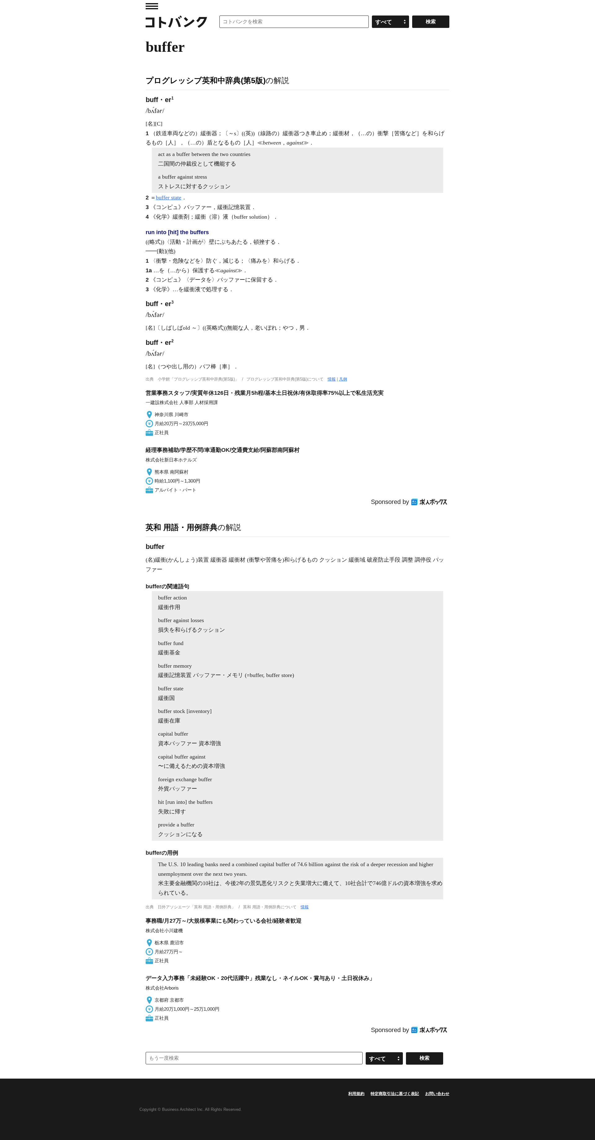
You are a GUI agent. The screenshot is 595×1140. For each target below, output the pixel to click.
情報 (332, 379)
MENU (152, 6)
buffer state (168, 197)
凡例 (343, 379)
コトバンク (176, 22)
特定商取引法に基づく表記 (395, 1093)
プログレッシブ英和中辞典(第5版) (206, 80)
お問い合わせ (437, 1093)
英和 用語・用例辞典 (182, 527)
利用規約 (356, 1093)
